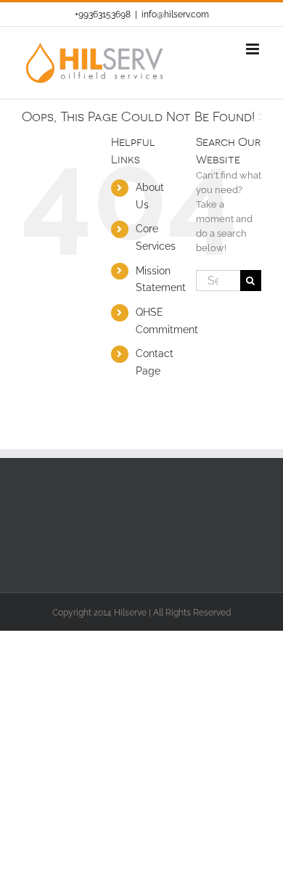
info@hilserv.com (175, 14)
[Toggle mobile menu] (253, 49)
